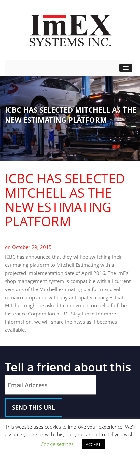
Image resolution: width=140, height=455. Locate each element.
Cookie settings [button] (57, 444)
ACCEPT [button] (93, 444)
